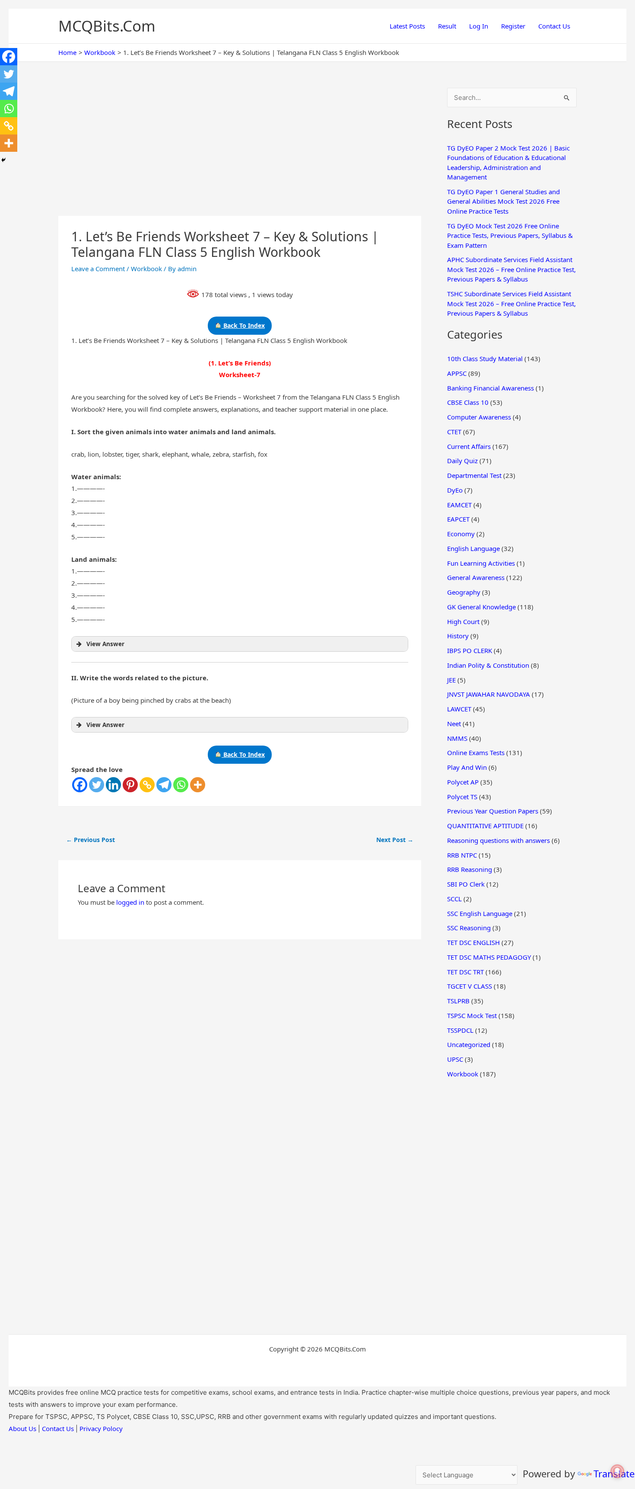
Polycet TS (462, 796)
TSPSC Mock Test (472, 1015)
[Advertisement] (239, 151)
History (458, 635)
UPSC (455, 1059)
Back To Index (243, 325)
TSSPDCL (460, 1030)
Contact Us (554, 26)
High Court (463, 621)
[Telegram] (163, 784)
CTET (454, 431)
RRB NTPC (462, 855)
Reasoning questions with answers (498, 840)
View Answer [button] (105, 644)
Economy (461, 533)
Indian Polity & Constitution (488, 665)
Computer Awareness (479, 417)
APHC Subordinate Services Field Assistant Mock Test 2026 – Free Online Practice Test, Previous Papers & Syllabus (511, 269)
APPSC (457, 373)
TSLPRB (458, 1000)
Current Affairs (469, 446)
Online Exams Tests (476, 752)
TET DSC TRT (465, 971)
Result (447, 26)
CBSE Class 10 (468, 402)
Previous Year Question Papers (492, 811)
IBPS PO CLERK (469, 650)
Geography (463, 592)
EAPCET (458, 519)
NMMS (457, 738)
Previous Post (90, 840)
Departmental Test (474, 475)
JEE (451, 680)
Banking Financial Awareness (490, 388)
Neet (454, 723)
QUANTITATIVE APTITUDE (485, 825)
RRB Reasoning (469, 869)
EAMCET (459, 504)
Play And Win (467, 767)
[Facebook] (79, 784)
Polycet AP (463, 782)
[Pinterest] (130, 784)
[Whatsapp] (180, 784)
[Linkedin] (113, 784)
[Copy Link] (147, 784)
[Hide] (3, 160)
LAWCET (459, 708)
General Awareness (476, 577)
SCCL (454, 898)
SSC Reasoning (469, 927)
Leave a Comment (98, 268)
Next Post (394, 840)
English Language (473, 548)
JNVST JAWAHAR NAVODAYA (488, 694)
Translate (614, 1473)
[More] (197, 784)
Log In (478, 26)
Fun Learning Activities (481, 563)
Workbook (146, 268)
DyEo (455, 490)
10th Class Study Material (485, 358)
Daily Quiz (462, 460)
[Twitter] (96, 784)
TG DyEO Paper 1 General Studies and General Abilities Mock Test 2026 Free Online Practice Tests (503, 201)
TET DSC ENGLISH (473, 942)
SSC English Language (479, 913)
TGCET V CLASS (469, 986)
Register (513, 26)
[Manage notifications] (617, 1471)
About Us (22, 1428)
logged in (130, 902)
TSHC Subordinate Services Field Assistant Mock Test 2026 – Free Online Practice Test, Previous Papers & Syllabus (511, 303)
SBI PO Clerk (466, 884)
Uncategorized (468, 1044)
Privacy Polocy (101, 1428)
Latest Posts (407, 26)
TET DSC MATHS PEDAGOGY (489, 957)
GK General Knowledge (481, 606)
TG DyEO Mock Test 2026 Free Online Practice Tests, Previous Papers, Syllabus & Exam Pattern (510, 235)
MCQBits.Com (107, 26)
